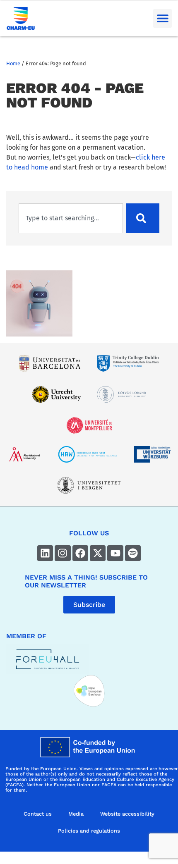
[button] (162, 18)
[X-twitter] (98, 553)
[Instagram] (62, 553)
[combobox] (71, 218)
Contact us (38, 814)
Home (13, 63)
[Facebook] (80, 553)
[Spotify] (133, 553)
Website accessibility (127, 814)
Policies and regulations (89, 831)
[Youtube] (115, 553)
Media (76, 814)
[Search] (142, 218)
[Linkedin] (45, 553)
